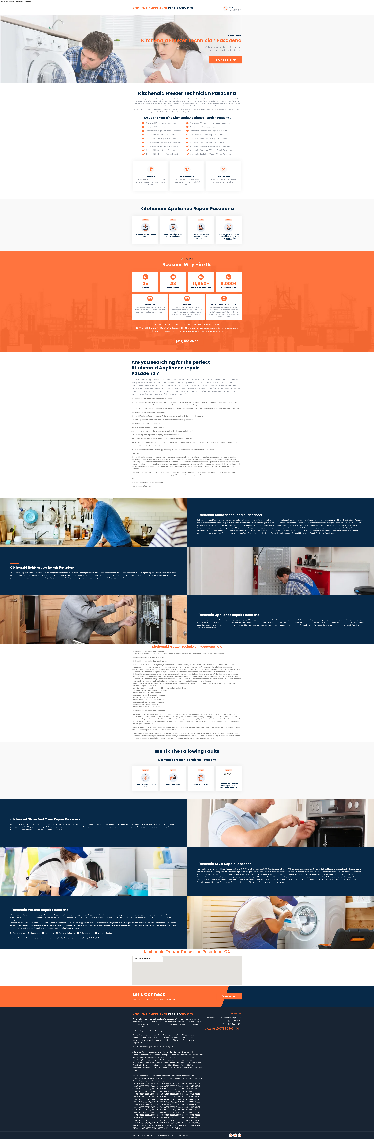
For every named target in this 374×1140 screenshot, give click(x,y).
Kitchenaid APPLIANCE (162, 8)
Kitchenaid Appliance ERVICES (162, 1014)
